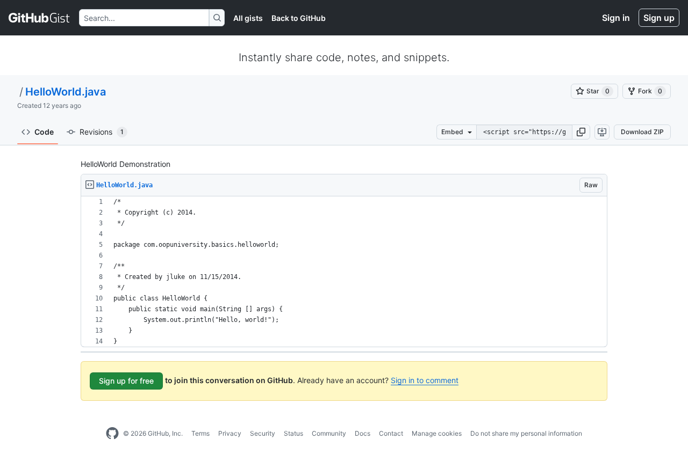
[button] (581, 132)
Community (329, 433)
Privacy (229, 433)
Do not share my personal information (526, 433)
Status (293, 433)
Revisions (102, 131)
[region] (344, 271)
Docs (362, 433)
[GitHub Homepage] (112, 434)
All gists (248, 18)
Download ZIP (642, 132)
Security (262, 433)
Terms (200, 433)
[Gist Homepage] (39, 17)
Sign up (659, 17)
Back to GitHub (298, 18)
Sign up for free (126, 380)
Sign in (616, 17)
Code (44, 131)
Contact (391, 433)
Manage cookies (437, 433)
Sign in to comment (424, 380)
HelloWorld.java (65, 91)
